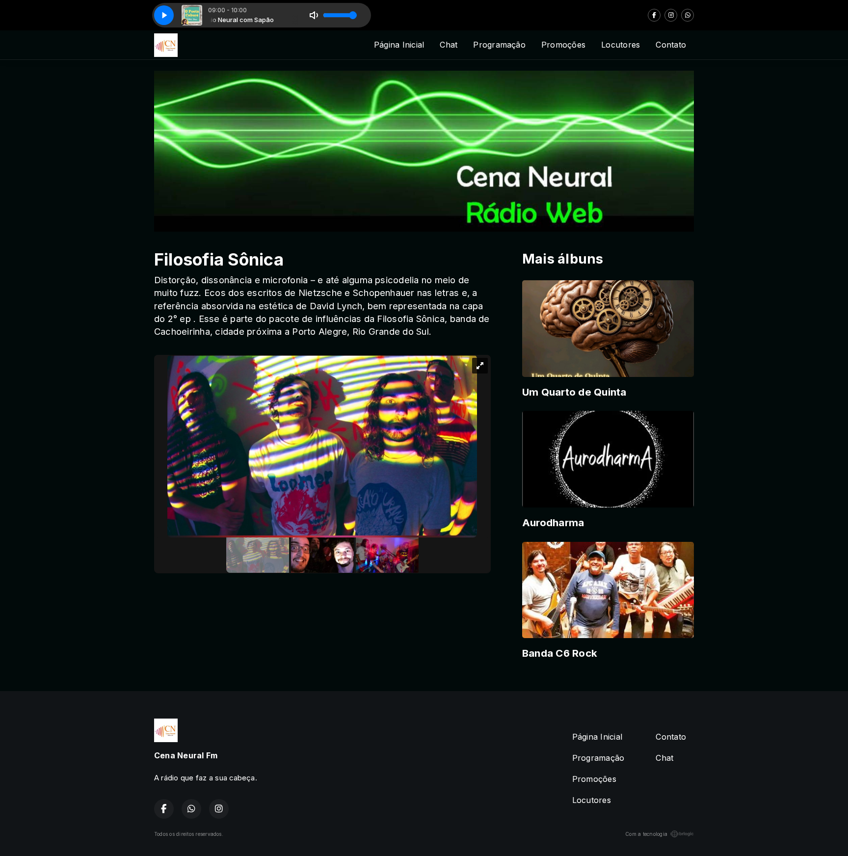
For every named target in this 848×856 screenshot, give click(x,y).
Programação (499, 45)
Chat (448, 45)
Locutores (620, 45)
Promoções (563, 45)
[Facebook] (654, 15)
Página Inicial (399, 45)
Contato (671, 45)
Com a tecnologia (646, 834)
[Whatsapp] (687, 15)
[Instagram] (670, 15)
